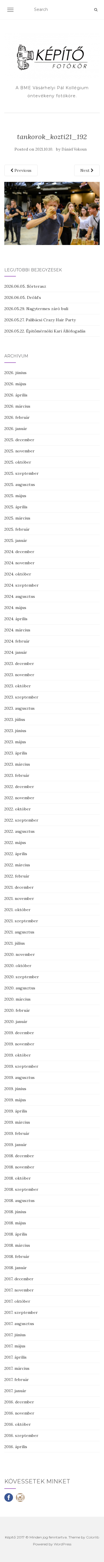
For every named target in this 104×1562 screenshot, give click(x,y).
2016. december (19, 1402)
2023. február (16, 775)
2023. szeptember (21, 697)
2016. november (19, 1413)
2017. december (19, 1278)
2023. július (14, 719)
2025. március (17, 518)
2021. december (19, 887)
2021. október (17, 909)
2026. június (15, 372)
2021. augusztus (19, 932)
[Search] (96, 9)
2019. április (15, 1111)
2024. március (17, 630)
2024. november (19, 562)
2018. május (15, 1223)
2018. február (16, 1256)
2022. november (19, 797)
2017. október (17, 1301)
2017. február (16, 1379)
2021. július (14, 943)
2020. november (19, 954)
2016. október (17, 1424)
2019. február (16, 1133)
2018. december (19, 1155)
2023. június (15, 730)
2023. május (15, 741)
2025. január (15, 540)
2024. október (17, 574)
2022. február (16, 876)
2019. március (17, 1122)
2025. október (17, 462)
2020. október (17, 965)
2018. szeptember (21, 1189)
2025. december (19, 439)
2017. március (16, 1368)
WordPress (62, 1544)
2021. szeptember (21, 920)
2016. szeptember (21, 1435)
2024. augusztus (19, 596)
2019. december (19, 1032)
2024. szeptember (21, 585)
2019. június (15, 1088)
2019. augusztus (19, 1077)
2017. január (15, 1390)
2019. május (15, 1099)
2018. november (19, 1167)
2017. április (15, 1357)
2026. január (15, 428)
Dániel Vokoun (74, 149)
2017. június (15, 1334)
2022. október (17, 809)
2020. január (15, 1021)
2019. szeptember (21, 1066)
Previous (22, 170)
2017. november (19, 1290)
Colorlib (92, 1537)
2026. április (15, 395)
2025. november (19, 451)
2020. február (17, 1010)
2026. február (17, 417)
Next (85, 170)
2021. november (19, 898)
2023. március (17, 764)
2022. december (19, 786)
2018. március (17, 1245)
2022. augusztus (19, 831)
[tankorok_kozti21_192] (52, 212)
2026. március (17, 406)
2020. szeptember (21, 976)
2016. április (15, 1446)
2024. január (15, 652)
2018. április (15, 1234)
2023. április (15, 753)
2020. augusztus (19, 988)
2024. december (19, 551)
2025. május (15, 495)
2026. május (15, 383)
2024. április (15, 618)
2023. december (19, 663)
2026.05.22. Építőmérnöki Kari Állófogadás (45, 331)
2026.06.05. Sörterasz (25, 286)
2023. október (17, 685)
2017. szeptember (21, 1312)
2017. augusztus (19, 1323)
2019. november (19, 1043)
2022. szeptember (21, 820)
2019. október (17, 1055)
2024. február (17, 641)
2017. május (14, 1346)
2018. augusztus (19, 1200)
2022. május (15, 842)
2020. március (17, 999)
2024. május (15, 607)
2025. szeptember (21, 473)
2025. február (17, 529)
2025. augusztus (19, 484)
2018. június (15, 1211)
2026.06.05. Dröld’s (22, 297)
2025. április (15, 506)
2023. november (19, 674)
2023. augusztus (19, 708)
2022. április (15, 853)
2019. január (15, 1144)
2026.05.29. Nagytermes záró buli (36, 308)
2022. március (17, 864)
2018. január (15, 1267)
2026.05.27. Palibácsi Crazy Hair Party (40, 319)
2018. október (17, 1178)
